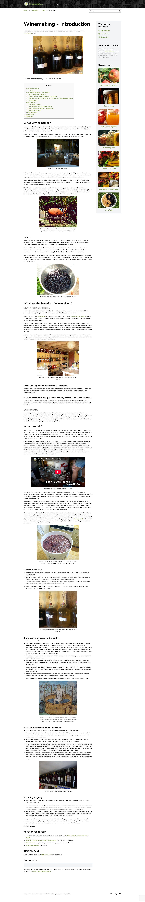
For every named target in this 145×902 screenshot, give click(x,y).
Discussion (104, 37)
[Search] (119, 11)
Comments (29, 116)
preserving (41, 316)
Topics (58, 4)
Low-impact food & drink (108, 189)
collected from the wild (78, 316)
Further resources (31, 112)
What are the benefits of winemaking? (37, 92)
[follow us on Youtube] (120, 894)
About (73, 4)
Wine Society (30, 843)
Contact (81, 4)
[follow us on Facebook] (111, 894)
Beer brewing (109, 106)
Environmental (32, 100)
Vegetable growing (108, 168)
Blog (65, 4)
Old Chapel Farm (46, 855)
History (29, 90)
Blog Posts (105, 34)
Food (43, 10)
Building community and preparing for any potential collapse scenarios (49, 98)
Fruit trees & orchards (108, 85)
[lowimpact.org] (33, 4)
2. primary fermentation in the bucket (39, 106)
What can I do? (30, 102)
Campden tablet (79, 519)
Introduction (105, 31)
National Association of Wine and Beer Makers (41, 840)
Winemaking (28, 33)
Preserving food (109, 147)
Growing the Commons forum (41, 871)
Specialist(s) (29, 114)
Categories (34, 10)
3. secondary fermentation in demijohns (39, 108)
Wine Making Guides (32, 845)
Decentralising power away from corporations (41, 96)
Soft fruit (108, 210)
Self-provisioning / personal (36, 94)
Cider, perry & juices (109, 127)
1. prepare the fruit (33, 104)
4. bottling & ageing (33, 110)
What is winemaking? (32, 88)
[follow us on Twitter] (116, 894)
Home (50, 4)
